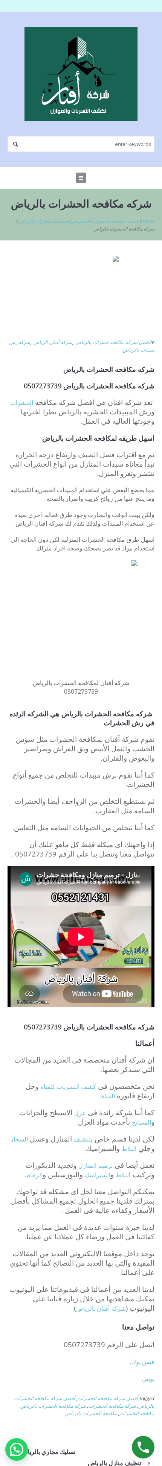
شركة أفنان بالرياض (101, 1308)
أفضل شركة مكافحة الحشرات (107, 1398)
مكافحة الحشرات (136, 1413)
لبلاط (122, 1175)
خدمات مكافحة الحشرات (115, 221)
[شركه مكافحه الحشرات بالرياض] (81, 292)
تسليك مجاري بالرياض (48, 1452)
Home (148, 221)
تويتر (148, 1379)
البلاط (129, 1149)
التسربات (68, 1086)
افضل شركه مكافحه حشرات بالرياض (54, 221)
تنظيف (82, 1139)
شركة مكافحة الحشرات (112, 1405)
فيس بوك (142, 1362)
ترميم (105, 1165)
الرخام (34, 1175)
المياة (108, 1096)
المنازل (87, 1165)
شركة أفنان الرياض (52, 342)
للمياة (48, 1086)
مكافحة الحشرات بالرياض (91, 1413)
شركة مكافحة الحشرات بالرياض (53, 1405)
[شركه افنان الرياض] (81, 74)
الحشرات (21, 403)
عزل (80, 1113)
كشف (88, 1086)
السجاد (19, 1139)
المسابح (141, 1122)
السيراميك (97, 1175)
